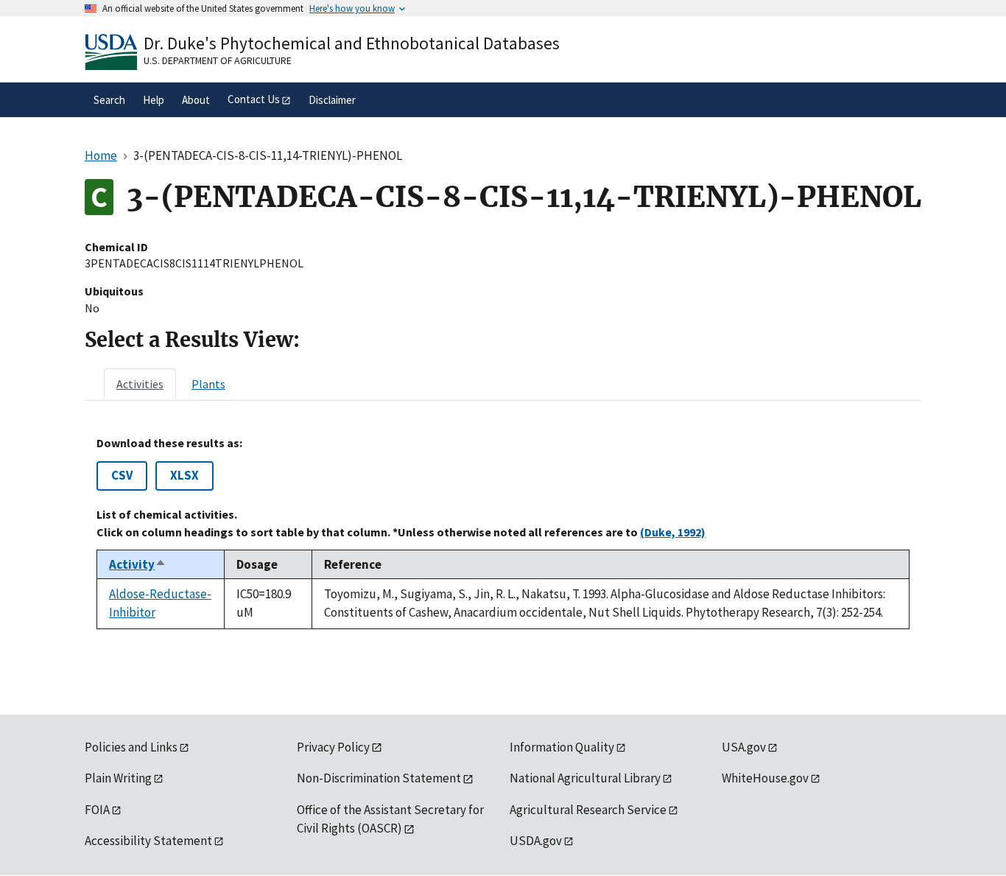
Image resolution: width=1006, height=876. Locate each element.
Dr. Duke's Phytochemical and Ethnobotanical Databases (352, 43)
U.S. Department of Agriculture (218, 60)
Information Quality (562, 747)
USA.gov (744, 747)
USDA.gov (536, 841)
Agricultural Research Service (588, 810)
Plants (208, 383)
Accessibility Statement (148, 841)
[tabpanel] (503, 532)
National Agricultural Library (585, 778)
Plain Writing (118, 778)
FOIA (97, 810)
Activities (139, 383)
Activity (137, 564)
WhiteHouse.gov (765, 778)
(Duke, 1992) (673, 532)
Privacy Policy (333, 747)
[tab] (139, 384)
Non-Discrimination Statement (379, 778)
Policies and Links (131, 747)
